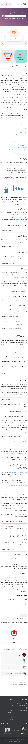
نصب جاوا (19, 140)
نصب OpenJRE (18, 138)
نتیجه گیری (22, 154)
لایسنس (11, 715)
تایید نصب (22, 145)
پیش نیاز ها (18, 130)
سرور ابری (11, 710)
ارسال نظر (23, 616)
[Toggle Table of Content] (26, 128)
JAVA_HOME (17, 472)
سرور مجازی (11, 708)
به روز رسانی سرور (17, 134)
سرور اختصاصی (10, 712)
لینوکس (23, 69)
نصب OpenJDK (18, 136)
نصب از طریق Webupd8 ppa (12, 141)
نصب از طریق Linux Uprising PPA (11, 143)
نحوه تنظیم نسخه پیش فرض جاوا (17, 147)
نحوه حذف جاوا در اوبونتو (19, 152)
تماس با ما (11, 719)
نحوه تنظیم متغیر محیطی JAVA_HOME (16, 150)
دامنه (12, 703)
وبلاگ (21, 69)
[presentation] (2, 43)
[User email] (14, 642)
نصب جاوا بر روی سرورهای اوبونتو (17, 132)
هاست (12, 705)
